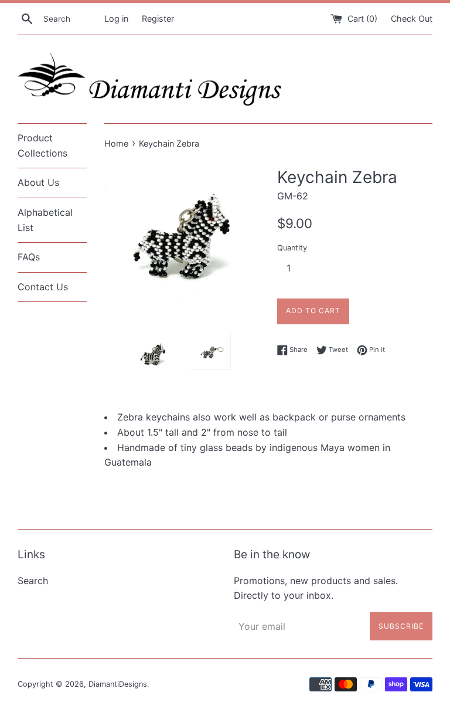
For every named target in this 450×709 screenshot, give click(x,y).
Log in (116, 18)
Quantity (292, 247)
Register (158, 18)
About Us (38, 182)
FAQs (29, 257)
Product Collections (42, 145)
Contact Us (43, 287)
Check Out (411, 18)
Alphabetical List (45, 219)
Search (33, 580)
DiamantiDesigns (117, 684)
